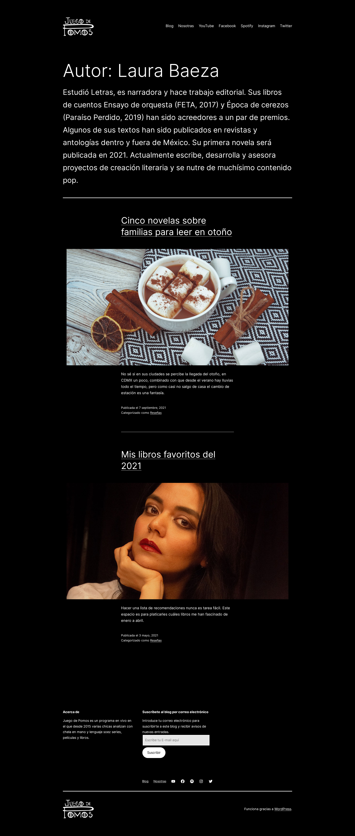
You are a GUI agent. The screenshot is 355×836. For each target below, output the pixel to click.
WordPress (282, 809)
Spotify (247, 26)
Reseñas (156, 412)
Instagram (266, 26)
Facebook (227, 26)
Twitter (286, 26)
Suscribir (154, 753)
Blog (169, 26)
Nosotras (186, 26)
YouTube (206, 26)
